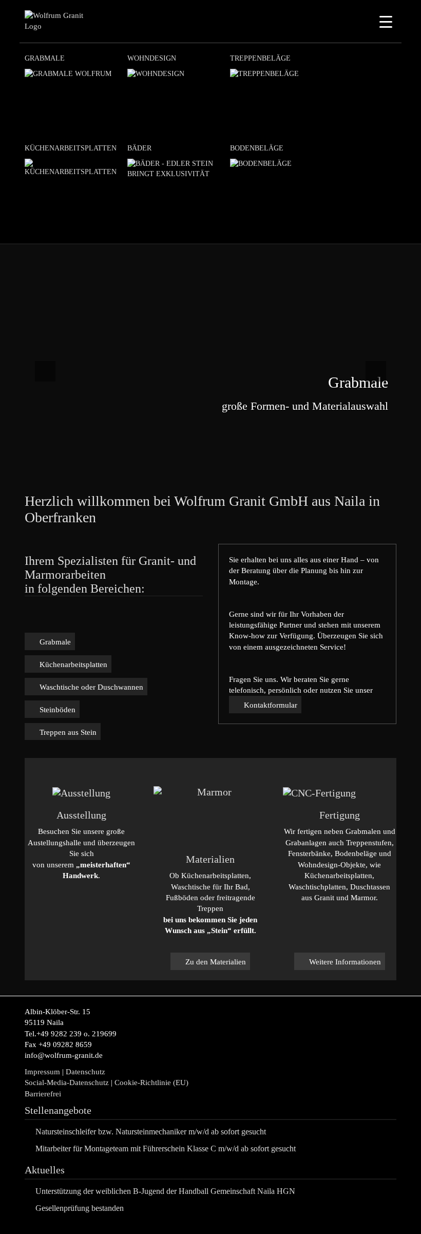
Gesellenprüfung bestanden (79, 1208)
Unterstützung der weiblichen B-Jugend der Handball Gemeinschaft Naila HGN (165, 1191)
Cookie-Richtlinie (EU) (152, 1082)
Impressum (42, 1072)
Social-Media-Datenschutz (67, 1082)
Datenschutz (85, 1072)
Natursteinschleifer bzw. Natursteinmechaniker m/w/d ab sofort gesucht (150, 1131)
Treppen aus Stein (68, 732)
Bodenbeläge (256, 148)
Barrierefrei (43, 1094)
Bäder (139, 148)
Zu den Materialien (215, 962)
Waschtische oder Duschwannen (91, 687)
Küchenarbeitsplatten (71, 148)
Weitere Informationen (345, 962)
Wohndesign (151, 58)
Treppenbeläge (260, 58)
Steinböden (57, 710)
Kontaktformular (270, 705)
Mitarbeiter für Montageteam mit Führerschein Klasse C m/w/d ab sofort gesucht (165, 1148)
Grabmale (45, 58)
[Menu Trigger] (386, 22)
